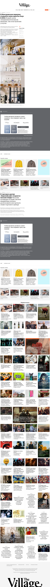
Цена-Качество (15, 168)
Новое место (3, 12)
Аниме (39, 381)
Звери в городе (28, 381)
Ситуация (15, 381)
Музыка (2, 381)
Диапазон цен (2, 168)
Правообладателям (21, 564)
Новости (19, 496)
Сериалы (2, 415)
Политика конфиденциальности (12, 564)
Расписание (2, 518)
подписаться (23, 236)
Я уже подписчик (4, 111)
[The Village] (25, 5)
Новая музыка (40, 364)
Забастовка (15, 398)
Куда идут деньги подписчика (28, 135)
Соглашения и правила (34, 564)
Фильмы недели (16, 364)
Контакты (27, 564)
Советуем (27, 364)
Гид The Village (3, 277)
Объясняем (15, 518)
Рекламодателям (9, 565)
